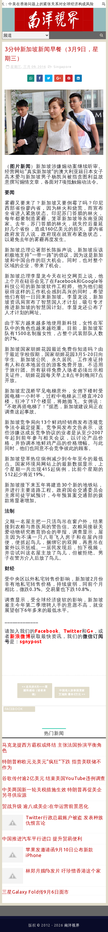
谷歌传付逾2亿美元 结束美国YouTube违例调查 (53, 778)
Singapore (62, 66)
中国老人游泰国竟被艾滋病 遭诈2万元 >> (72, 692)
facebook (14, 709)
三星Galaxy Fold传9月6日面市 (35, 891)
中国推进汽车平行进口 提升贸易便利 (42, 838)
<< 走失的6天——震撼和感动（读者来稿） (35, 690)
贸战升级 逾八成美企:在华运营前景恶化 (45, 806)
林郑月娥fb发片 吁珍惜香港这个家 (63, 870)
